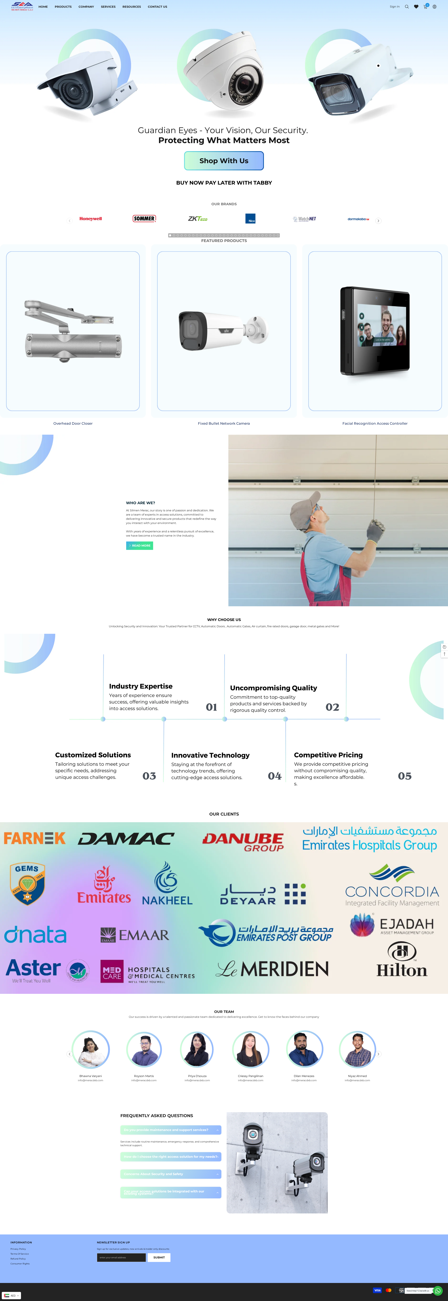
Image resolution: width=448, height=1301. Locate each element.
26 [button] (266, 235)
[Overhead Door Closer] (73, 331)
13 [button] (216, 235)
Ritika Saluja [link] (304, 1076)
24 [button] (259, 235)
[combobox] (11, 1295)
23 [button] (255, 235)
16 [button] (228, 235)
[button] (378, 221)
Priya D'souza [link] (90, 1076)
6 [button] (189, 235)
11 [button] (209, 235)
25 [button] (262, 235)
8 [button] (197, 235)
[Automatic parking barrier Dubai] (251, 220)
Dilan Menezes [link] (197, 1076)
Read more (141, 545)
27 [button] (270, 235)
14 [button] (220, 235)
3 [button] (178, 235)
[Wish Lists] (416, 6)
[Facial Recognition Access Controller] (375, 331)
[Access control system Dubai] (197, 220)
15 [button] (224, 235)
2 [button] (174, 235)
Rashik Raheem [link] (357, 1076)
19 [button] (239, 235)
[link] (224, 718)
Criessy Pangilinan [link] (144, 1076)
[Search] (407, 6)
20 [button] (243, 235)
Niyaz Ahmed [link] (250, 1076)
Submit (159, 1257)
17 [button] (232, 235)
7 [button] (193, 235)
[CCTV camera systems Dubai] (90, 220)
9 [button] (201, 235)
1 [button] (170, 235)
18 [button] (235, 235)
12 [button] (212, 235)
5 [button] (185, 235)
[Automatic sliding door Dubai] (357, 220)
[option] (90, 220)
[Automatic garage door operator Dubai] (144, 220)
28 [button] (274, 235)
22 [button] (251, 235)
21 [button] (247, 235)
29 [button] (278, 235)
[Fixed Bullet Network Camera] (224, 331)
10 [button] (205, 235)
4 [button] (182, 235)
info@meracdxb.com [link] (90, 1080)
